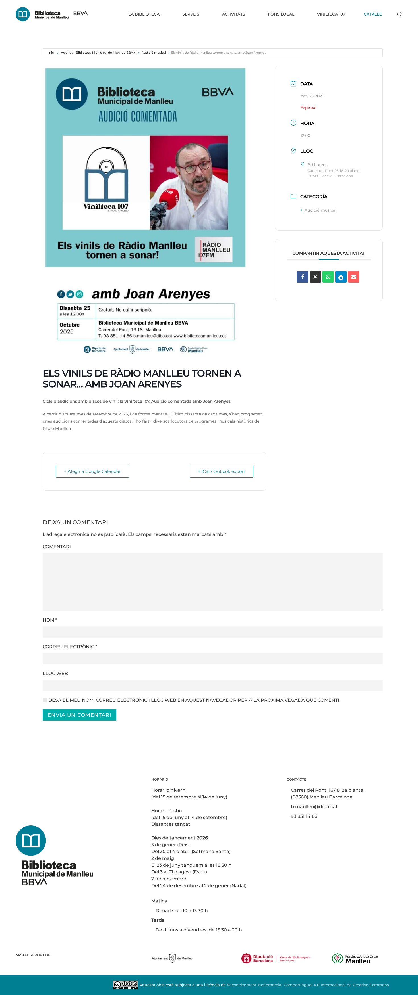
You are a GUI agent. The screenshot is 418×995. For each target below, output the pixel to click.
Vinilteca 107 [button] (331, 14)
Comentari (57, 546)
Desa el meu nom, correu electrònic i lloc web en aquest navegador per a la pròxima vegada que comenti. (193, 700)
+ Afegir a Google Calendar (92, 471)
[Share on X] (315, 277)
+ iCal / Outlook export (221, 471)
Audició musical (154, 53)
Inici (51, 53)
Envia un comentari (79, 715)
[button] (399, 14)
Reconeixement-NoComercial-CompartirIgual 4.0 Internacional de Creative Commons (308, 985)
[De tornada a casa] (52, 14)
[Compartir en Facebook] (302, 277)
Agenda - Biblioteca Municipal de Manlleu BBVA (98, 53)
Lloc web (55, 673)
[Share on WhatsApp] (328, 277)
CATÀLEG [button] (373, 14)
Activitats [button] (233, 14)
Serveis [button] (190, 14)
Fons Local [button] (281, 14)
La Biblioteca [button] (144, 14)
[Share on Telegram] (341, 277)
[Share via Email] (353, 277)
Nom (50, 620)
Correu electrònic (70, 646)
